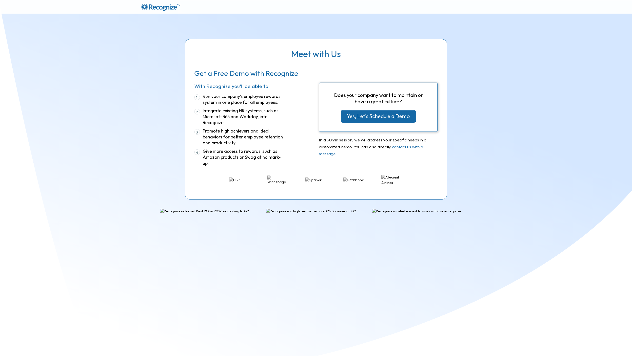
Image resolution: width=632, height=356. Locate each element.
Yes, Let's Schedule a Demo (378, 116)
